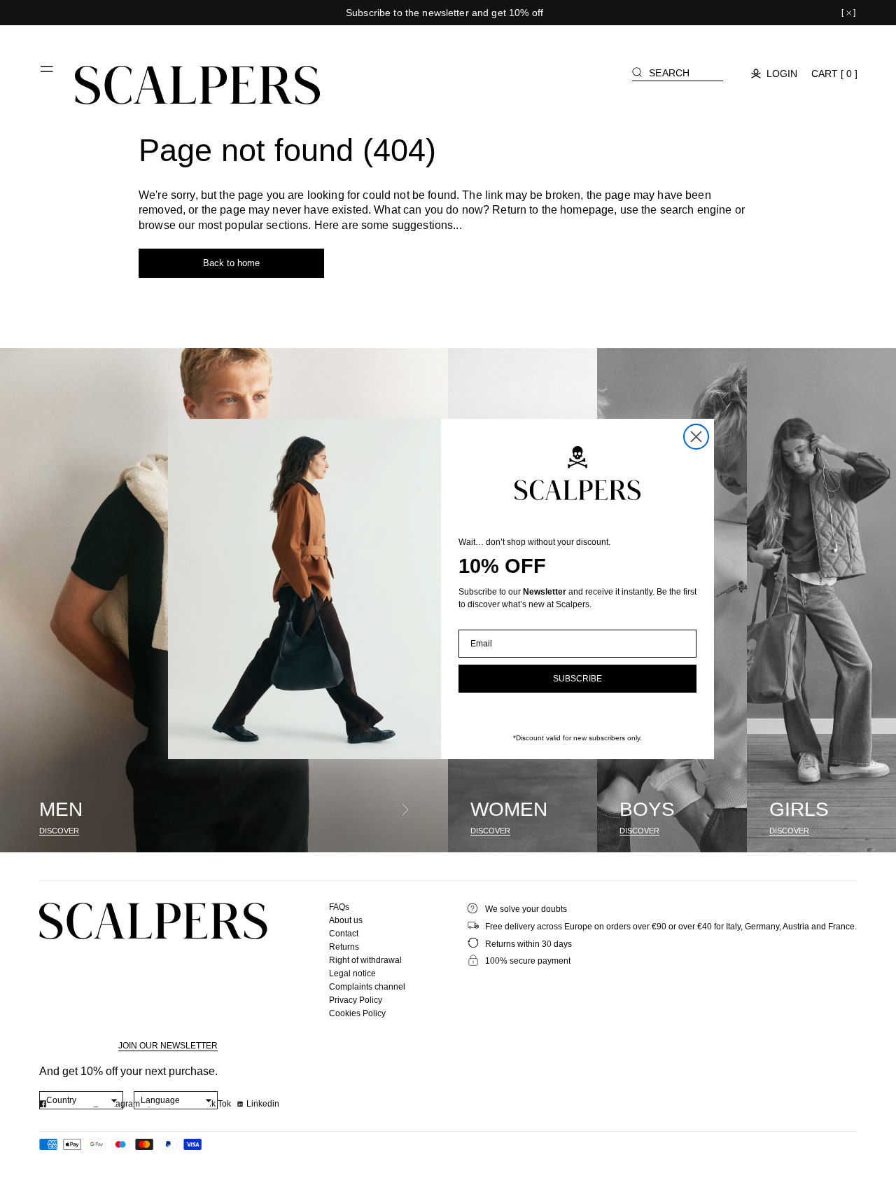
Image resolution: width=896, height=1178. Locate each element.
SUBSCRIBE (577, 679)
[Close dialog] (696, 436)
